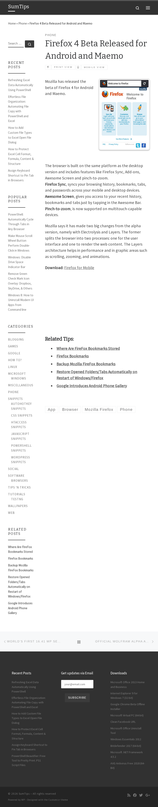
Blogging (16, 339)
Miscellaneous (20, 385)
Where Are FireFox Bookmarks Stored (88, 348)
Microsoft (17, 374)
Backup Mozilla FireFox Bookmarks (86, 363)
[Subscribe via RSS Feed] (128, 795)
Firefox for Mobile (79, 267)
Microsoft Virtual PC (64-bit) (127, 715)
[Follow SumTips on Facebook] (135, 795)
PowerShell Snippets (21, 448)
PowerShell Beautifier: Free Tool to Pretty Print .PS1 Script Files (28, 760)
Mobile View (94, 67)
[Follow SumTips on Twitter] (141, 795)
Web (11, 513)
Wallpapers (18, 506)
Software (16, 476)
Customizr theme (58, 799)
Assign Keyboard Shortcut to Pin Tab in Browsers (21, 175)
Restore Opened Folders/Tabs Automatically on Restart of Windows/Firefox (19, 586)
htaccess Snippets (19, 424)
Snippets (15, 399)
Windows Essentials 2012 (125, 739)
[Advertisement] (97, 183)
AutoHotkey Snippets (21, 406)
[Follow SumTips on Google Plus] (147, 795)
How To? (15, 360)
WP (23, 799)
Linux (12, 367)
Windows (18, 378)
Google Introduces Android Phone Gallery (92, 385)
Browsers (19, 481)
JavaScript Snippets (20, 436)
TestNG (17, 499)
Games (13, 346)
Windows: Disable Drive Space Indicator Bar (19, 262)
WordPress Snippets (20, 459)
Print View (63, 67)
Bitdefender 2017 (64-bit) (125, 746)
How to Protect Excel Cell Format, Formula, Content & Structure (21, 156)
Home (12, 23)
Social (13, 469)
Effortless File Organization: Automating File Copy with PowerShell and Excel (18, 109)
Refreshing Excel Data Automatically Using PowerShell (20, 85)
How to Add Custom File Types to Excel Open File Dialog (20, 135)
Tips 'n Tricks (19, 487)
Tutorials (16, 494)
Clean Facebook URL (123, 722)
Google (14, 353)
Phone (22, 23)
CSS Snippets (22, 415)
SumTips (24, 793)
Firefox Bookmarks (73, 356)
